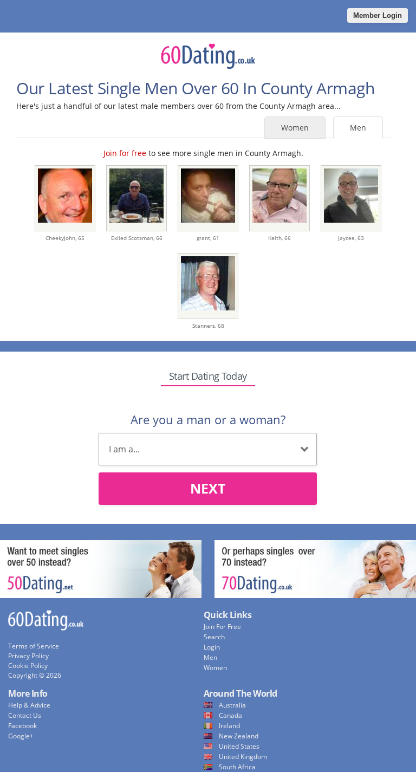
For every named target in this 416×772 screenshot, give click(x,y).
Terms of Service (33, 646)
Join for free (124, 153)
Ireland (229, 725)
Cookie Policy (28, 665)
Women (295, 127)
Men (358, 127)
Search (214, 636)
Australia (232, 705)
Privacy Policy (28, 655)
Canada (230, 715)
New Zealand (238, 736)
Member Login (377, 15)
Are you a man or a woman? (208, 419)
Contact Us (24, 715)
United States (239, 746)
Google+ (21, 736)
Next (207, 488)
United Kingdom (243, 756)
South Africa (237, 766)
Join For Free (222, 626)
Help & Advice (29, 705)
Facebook (22, 725)
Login (212, 647)
